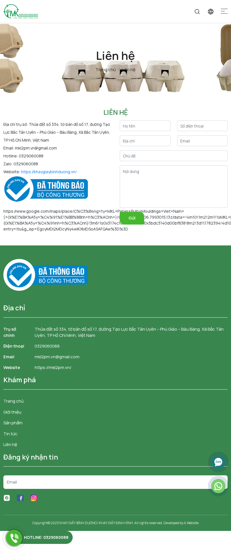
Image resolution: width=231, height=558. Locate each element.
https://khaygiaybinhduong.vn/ (49, 171)
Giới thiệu (12, 412)
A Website (191, 522)
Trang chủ (13, 401)
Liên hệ (10, 444)
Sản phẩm (13, 423)
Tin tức (10, 434)
